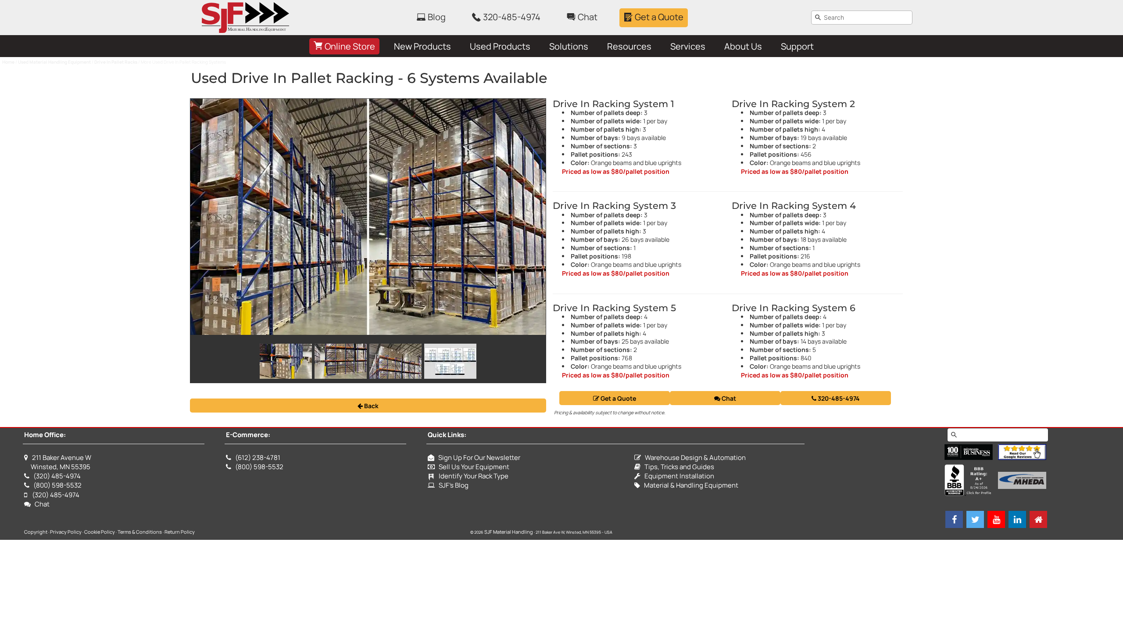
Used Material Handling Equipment (54, 62)
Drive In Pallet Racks (115, 62)
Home (8, 62)
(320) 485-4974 (57, 476)
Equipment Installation (677, 476)
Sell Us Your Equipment (472, 466)
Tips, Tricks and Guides (677, 466)
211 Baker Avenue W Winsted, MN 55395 (57, 462)
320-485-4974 (838, 398)
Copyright (35, 531)
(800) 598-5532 (57, 485)
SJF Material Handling (508, 531)
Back (371, 406)
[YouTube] (996, 519)
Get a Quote (617, 398)
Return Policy (180, 531)
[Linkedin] (1017, 519)
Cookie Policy (99, 531)
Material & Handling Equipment (689, 485)
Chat (728, 398)
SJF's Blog (452, 485)
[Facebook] (954, 519)
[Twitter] (975, 519)
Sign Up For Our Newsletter (477, 457)
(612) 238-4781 (257, 457)
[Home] (1038, 519)
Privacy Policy (66, 531)
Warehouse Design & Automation (693, 457)
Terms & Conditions (140, 531)
